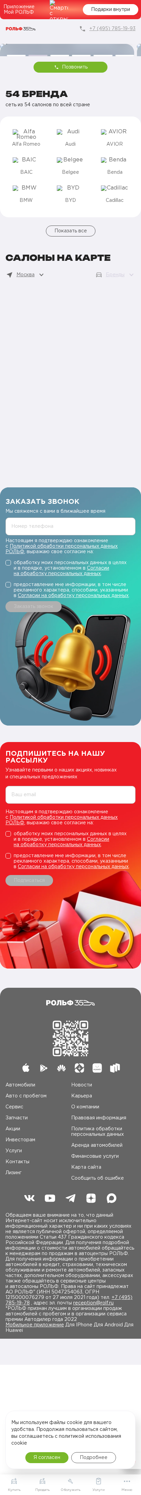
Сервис (14, 1107)
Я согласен (47, 1458)
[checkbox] (70, 568)
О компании (85, 1107)
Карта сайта (86, 1167)
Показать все (70, 231)
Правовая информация (98, 1118)
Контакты (17, 1162)
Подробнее (93, 1458)
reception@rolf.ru (93, 1303)
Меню (126, 1490)
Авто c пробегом (26, 1096)
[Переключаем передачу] (67, 46)
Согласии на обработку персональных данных (73, 596)
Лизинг (13, 1173)
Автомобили (20, 1085)
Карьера (81, 1096)
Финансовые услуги (95, 1156)
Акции (12, 1129)
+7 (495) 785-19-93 (112, 29)
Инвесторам (20, 1140)
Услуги (13, 1151)
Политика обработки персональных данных (97, 1132)
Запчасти (16, 1118)
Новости (81, 1085)
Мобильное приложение (34, 1325)
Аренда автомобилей (97, 1145)
